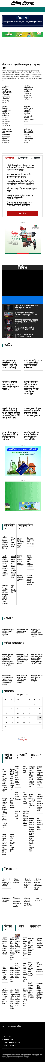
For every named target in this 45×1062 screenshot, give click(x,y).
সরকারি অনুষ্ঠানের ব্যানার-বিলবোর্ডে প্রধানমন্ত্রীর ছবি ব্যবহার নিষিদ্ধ (31, 436)
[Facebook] (2, 1030)
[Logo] (22, 3)
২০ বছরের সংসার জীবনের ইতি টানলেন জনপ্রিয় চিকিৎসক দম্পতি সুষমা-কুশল (31, 946)
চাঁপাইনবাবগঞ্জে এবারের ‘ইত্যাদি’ (6, 900)
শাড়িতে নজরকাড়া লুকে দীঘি (16, 881)
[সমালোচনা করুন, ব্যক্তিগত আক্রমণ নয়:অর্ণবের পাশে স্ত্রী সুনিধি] (38, 876)
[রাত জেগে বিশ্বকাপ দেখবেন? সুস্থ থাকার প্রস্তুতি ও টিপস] (5, 964)
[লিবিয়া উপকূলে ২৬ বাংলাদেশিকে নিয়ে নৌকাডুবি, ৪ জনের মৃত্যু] (25, 987)
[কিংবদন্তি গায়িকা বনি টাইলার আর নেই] (20, 572)
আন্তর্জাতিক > (25, 527)
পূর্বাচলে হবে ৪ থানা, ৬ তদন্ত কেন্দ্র (17, 815)
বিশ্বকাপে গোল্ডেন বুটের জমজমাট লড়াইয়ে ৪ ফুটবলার (28, 110)
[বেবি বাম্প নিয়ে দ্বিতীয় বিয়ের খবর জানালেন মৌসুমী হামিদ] (28, 876)
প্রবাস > (20, 928)
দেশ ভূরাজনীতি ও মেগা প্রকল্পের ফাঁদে (13, 542)
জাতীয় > (9, 345)
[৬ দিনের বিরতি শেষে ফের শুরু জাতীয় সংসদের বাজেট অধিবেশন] (33, 354)
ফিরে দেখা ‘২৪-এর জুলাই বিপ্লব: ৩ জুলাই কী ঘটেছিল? (36, 678)
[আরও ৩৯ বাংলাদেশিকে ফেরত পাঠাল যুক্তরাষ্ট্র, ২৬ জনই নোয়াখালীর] (25, 961)
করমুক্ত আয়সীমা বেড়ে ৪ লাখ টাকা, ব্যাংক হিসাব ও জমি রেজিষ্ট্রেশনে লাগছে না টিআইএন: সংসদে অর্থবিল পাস (4, 812)
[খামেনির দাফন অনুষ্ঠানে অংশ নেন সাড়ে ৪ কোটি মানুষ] (39, 88)
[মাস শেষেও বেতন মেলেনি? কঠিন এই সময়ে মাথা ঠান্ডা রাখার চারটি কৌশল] (12, 987)
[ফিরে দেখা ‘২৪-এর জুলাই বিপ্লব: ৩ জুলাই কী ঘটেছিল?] (37, 671)
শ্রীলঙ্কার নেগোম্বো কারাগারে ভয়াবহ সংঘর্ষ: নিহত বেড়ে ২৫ (30, 580)
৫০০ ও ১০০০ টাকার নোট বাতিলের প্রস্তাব (12, 803)
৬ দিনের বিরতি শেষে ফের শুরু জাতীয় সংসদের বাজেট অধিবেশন (33, 364)
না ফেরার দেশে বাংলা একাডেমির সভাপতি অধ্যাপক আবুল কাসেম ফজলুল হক (33, 412)
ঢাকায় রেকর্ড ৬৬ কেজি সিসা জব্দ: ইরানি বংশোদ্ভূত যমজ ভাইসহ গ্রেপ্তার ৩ (22, 679)
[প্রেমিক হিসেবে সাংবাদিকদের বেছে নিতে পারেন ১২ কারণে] (12, 964)
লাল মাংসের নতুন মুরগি (25, 770)
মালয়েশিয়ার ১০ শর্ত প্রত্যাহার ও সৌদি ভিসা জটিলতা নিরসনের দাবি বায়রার (17, 997)
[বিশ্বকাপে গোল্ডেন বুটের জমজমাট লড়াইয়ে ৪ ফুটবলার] (39, 109)
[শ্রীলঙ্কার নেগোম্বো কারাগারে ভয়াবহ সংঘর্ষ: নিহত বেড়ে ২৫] (30, 572)
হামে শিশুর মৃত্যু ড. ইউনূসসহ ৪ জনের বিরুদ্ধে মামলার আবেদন (10, 436)
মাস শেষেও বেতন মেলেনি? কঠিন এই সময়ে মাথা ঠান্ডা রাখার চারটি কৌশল (12, 999)
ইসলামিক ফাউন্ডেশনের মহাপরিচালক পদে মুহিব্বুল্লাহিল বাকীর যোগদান (26, 818)
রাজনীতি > (9, 527)
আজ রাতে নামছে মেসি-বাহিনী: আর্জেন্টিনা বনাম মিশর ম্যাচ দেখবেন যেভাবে (37, 633)
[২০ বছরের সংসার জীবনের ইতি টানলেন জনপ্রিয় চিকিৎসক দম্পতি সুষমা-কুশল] (31, 935)
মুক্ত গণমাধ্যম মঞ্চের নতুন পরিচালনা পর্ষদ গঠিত (39, 967)
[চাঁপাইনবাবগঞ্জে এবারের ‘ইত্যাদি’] (6, 895)
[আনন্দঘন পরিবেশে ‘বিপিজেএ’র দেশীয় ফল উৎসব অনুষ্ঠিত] (39, 935)
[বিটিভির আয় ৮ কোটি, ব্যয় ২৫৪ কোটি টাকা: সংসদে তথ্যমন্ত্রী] (31, 960)
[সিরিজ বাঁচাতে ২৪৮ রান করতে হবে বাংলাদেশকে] (17, 131)
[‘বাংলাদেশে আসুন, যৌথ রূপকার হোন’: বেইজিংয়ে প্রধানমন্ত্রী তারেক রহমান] (4, 832)
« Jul (4, 730)
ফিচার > (8, 928)
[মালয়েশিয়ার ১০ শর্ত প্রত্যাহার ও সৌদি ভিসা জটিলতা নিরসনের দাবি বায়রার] (17, 987)
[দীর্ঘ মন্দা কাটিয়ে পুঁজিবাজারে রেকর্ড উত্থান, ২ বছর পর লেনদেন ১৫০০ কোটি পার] (12, 767)
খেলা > (8, 618)
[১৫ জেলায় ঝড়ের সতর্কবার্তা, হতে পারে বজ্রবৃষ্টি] (26, 790)
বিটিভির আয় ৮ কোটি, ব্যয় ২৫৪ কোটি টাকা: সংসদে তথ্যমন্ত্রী (30, 969)
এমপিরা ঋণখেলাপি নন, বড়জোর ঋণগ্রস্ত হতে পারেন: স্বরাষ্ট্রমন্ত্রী (12, 843)
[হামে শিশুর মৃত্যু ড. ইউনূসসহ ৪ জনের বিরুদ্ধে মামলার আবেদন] (11, 426)
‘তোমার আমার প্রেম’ (38, 899)
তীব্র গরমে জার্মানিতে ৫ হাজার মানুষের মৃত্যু (21, 66)
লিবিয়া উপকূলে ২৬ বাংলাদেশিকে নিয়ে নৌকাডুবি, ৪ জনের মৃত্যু (25, 997)
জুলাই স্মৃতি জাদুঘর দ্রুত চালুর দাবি (13, 589)
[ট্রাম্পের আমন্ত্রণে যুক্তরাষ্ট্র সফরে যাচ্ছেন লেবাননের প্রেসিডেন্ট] (17, 109)
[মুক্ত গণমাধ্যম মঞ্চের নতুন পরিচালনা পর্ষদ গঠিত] (39, 960)
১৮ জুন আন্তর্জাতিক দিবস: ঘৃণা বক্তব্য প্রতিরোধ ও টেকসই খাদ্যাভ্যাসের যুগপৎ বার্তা (12, 949)
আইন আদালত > (14, 643)
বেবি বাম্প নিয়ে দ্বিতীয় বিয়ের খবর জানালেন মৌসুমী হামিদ (27, 883)
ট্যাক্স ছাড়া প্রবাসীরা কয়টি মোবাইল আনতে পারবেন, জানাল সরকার (17, 970)
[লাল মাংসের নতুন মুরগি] (26, 764)
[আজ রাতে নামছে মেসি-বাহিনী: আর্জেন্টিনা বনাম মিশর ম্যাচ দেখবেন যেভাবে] (37, 625)
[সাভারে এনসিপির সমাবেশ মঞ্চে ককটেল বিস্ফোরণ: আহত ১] (11, 376)
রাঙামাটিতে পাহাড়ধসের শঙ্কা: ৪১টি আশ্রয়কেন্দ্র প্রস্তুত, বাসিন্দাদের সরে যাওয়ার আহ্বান (40, 776)
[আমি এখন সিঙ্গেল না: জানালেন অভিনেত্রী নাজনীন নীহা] (28, 895)
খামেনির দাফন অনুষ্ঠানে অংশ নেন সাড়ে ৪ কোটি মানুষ (28, 88)
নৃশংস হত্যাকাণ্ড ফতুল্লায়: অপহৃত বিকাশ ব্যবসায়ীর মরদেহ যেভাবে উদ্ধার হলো (40, 802)
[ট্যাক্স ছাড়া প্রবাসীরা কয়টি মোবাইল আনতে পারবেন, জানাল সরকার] (17, 961)
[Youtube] (6, 1030)
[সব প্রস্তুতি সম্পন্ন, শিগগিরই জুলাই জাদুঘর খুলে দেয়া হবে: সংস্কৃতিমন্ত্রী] (17, 88)
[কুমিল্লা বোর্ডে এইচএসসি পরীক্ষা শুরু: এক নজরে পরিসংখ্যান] (32, 792)
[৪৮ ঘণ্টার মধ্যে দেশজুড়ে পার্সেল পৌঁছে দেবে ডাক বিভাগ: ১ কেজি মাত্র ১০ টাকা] (4, 767)
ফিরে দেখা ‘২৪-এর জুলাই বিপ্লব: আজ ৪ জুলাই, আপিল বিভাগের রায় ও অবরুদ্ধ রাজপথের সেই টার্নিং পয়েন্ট (36, 659)
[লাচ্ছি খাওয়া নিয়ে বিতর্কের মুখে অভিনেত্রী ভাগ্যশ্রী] (39, 131)
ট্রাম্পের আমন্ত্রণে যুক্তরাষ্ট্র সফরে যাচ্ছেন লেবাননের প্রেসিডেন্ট (6, 111)
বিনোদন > (10, 869)
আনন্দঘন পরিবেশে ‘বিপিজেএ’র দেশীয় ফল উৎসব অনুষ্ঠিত (39, 943)
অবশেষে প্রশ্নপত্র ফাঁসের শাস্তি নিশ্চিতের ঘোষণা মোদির (19, 176)
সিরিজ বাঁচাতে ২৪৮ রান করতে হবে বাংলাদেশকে (7, 132)
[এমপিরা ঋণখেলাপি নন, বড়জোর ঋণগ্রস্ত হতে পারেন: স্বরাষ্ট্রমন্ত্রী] (12, 832)
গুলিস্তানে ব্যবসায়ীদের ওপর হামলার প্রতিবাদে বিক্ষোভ (5, 542)
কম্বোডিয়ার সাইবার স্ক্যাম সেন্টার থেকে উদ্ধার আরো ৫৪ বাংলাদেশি (25, 947)
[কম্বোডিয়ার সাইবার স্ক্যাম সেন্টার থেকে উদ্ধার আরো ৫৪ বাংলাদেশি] (25, 935)
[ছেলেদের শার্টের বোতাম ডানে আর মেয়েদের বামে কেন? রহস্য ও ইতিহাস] (5, 935)
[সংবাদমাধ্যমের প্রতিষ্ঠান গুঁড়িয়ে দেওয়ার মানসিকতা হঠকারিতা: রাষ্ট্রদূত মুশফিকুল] (39, 980)
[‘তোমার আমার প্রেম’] (38, 895)
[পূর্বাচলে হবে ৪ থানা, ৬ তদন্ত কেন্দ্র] (18, 808)
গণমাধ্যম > (35, 928)
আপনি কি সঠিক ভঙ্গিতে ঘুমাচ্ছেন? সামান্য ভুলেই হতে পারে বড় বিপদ (5, 996)
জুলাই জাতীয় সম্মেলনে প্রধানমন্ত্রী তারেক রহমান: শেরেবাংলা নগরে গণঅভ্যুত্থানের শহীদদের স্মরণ (5, 566)
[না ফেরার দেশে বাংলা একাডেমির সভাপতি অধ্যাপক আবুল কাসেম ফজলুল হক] (33, 402)
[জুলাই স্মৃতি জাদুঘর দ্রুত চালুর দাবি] (14, 583)
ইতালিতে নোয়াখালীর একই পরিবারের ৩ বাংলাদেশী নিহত (17, 945)
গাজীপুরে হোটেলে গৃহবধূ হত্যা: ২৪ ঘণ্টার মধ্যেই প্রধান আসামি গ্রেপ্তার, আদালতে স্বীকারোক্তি (20, 168)
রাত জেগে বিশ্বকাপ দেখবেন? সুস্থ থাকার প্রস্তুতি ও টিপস (4, 973)
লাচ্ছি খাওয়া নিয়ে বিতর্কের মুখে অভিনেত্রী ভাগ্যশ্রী (28, 132)
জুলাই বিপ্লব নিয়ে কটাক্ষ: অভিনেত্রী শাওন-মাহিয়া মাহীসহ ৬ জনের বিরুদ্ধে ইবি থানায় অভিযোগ (11, 413)
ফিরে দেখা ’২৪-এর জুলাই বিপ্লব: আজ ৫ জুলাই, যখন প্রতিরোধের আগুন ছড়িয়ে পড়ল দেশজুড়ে (22, 659)
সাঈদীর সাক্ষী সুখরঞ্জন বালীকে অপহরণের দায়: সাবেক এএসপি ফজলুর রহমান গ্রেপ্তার (7, 680)
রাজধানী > (22, 757)
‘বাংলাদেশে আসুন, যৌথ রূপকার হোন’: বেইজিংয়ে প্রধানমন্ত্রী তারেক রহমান (4, 845)
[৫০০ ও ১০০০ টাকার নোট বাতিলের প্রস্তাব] (12, 796)
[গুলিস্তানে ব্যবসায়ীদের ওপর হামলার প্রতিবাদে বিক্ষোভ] (5, 534)
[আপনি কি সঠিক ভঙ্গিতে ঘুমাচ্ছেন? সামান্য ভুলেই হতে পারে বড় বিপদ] (5, 987)
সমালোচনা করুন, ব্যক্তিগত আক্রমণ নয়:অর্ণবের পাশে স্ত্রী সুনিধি (38, 884)
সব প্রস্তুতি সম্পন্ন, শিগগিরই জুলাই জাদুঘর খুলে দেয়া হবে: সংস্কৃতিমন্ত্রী (7, 90)
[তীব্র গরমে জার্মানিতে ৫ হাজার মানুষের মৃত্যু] (22, 51)
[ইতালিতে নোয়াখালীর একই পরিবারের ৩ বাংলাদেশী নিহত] (17, 935)
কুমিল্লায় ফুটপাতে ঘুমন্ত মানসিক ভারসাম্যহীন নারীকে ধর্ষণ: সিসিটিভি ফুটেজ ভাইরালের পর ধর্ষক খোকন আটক (8, 660)
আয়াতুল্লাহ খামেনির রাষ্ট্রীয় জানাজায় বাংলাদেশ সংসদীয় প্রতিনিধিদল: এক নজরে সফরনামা (5, 594)
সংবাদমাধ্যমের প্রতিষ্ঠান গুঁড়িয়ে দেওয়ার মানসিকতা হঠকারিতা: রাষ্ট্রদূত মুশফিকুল (39, 990)
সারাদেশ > (36, 757)
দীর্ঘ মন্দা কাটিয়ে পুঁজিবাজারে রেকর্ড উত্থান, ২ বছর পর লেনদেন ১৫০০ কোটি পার (12, 779)
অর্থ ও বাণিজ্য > (8, 758)
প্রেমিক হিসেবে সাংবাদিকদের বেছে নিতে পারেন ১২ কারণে (12, 974)
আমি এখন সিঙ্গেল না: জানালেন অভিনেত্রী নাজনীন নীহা (28, 902)
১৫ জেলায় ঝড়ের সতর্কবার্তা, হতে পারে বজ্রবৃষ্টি (26, 798)
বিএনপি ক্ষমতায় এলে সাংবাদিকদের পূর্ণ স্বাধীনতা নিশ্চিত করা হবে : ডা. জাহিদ (31, 990)
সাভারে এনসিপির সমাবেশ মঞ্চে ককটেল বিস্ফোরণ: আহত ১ (10, 385)
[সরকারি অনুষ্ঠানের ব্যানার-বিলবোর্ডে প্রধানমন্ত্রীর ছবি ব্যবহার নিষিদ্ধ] (33, 426)
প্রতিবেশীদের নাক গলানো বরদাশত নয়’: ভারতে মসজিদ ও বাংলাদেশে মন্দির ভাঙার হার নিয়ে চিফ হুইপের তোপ (13, 567)
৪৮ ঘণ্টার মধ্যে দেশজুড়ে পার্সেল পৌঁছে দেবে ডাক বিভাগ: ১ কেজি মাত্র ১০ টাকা (4, 780)
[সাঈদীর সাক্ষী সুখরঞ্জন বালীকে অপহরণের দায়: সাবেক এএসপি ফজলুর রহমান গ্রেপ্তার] (8, 671)
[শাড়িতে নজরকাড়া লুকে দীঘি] (17, 876)
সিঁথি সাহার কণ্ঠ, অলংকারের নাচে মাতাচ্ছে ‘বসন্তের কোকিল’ (17, 902)
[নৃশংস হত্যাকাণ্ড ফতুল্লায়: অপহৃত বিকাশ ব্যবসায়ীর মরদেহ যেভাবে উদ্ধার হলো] (40, 792)
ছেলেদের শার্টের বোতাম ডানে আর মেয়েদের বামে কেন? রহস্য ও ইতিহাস (4, 946)
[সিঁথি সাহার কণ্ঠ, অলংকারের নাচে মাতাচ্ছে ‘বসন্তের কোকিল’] (17, 895)
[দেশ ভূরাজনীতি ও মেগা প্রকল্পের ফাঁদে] (14, 534)
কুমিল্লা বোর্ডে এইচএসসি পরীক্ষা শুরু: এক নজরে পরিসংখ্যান (32, 801)
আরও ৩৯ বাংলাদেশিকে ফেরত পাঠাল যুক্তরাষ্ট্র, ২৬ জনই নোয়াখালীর (25, 972)
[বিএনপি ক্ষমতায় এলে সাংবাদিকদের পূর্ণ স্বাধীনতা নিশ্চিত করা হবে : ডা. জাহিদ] (31, 980)
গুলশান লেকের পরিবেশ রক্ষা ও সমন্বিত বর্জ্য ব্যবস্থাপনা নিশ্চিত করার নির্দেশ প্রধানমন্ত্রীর (31, 387)
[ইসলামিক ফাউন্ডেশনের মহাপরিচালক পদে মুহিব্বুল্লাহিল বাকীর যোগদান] (26, 808)
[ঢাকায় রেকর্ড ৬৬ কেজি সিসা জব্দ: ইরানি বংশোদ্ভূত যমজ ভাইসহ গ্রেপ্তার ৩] (22, 671)
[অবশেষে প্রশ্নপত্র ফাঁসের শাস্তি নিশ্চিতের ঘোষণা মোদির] (20, 535)
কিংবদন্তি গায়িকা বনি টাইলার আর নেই (20, 578)
